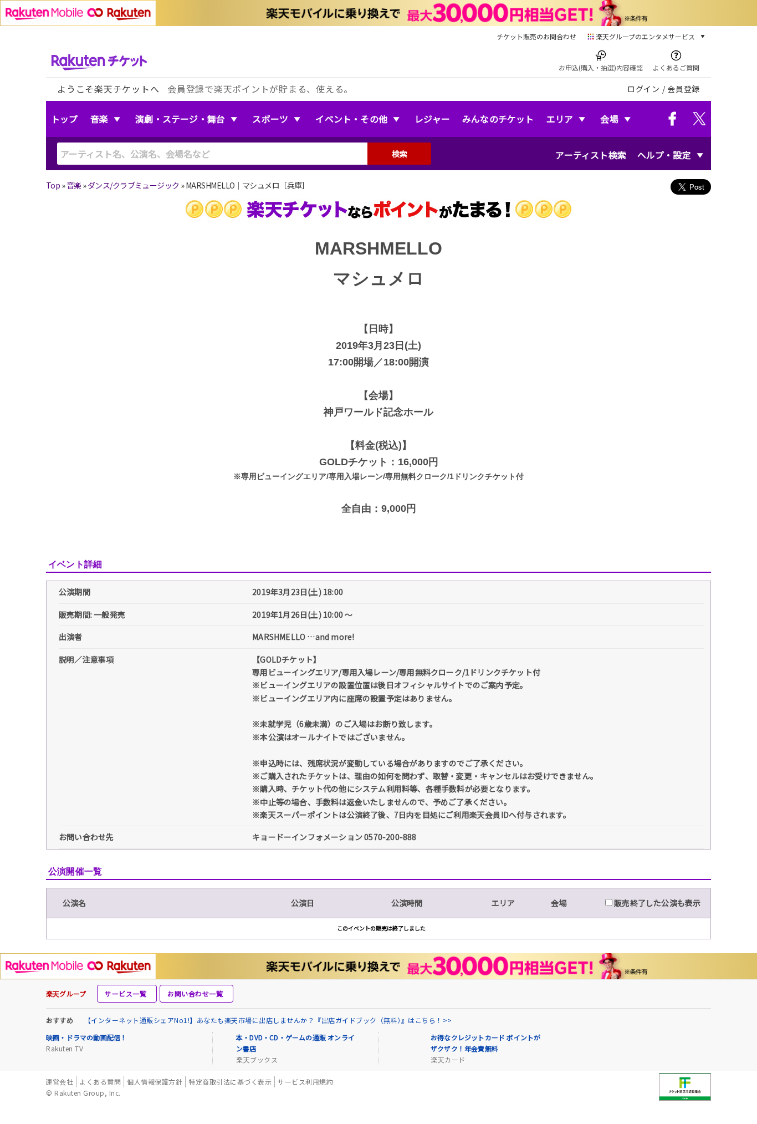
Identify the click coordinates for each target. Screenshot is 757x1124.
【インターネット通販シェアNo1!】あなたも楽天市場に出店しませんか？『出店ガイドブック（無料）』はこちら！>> (268, 1020)
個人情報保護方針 (154, 1081)
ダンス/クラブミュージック (134, 185)
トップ (64, 118)
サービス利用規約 (305, 1081)
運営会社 (59, 1081)
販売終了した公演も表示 (656, 902)
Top (53, 185)
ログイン (643, 88)
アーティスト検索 (590, 154)
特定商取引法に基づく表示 (230, 1081)
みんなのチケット (498, 118)
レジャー (432, 118)
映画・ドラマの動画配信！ (86, 1037)
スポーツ (270, 118)
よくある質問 (100, 1081)
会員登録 (683, 88)
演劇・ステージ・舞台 (180, 118)
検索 (399, 153)
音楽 (99, 118)
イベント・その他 (351, 118)
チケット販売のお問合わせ (536, 36)
